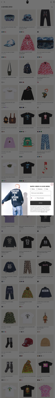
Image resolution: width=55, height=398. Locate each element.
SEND (40, 203)
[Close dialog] (52, 184)
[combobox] (33, 198)
